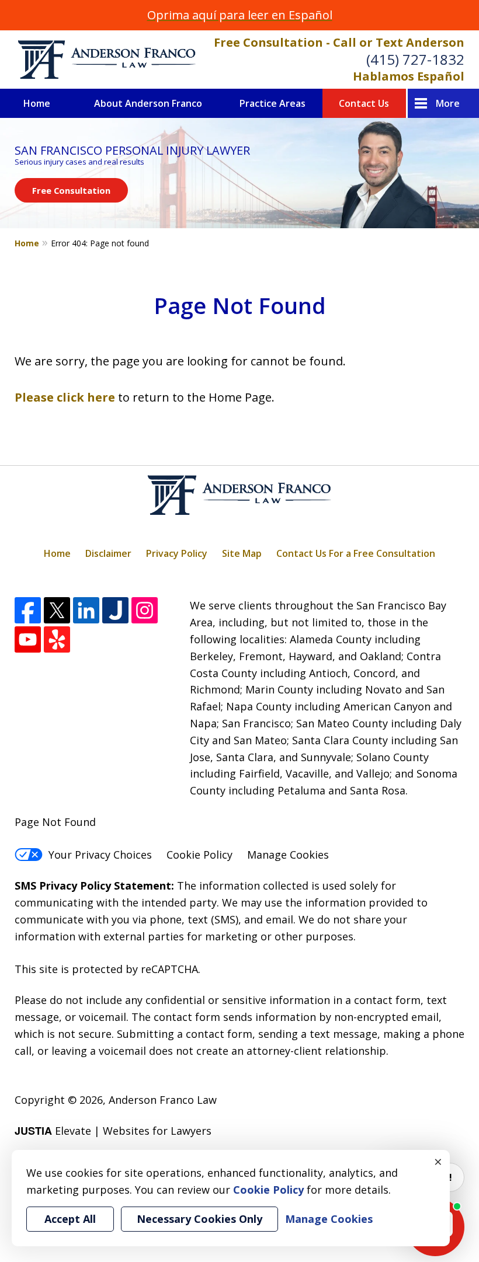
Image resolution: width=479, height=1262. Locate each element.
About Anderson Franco (148, 103)
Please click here (65, 397)
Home (36, 103)
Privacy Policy (176, 553)
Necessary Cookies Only (199, 1219)
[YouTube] (28, 639)
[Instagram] (144, 610)
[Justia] (115, 610)
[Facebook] (28, 610)
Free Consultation (71, 190)
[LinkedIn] (86, 610)
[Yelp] (57, 639)
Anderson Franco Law (163, 1100)
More (448, 103)
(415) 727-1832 (415, 59)
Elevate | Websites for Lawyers (113, 1131)
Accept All (70, 1219)
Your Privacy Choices (100, 855)
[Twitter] (57, 610)
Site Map (242, 553)
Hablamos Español (408, 76)
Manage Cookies (288, 855)
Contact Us (364, 103)
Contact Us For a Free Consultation (355, 553)
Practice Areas (272, 103)
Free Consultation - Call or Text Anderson (339, 42)
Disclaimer (108, 553)
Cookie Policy (199, 855)
